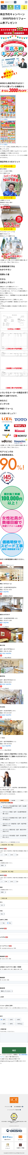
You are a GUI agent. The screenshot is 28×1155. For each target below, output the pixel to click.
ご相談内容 (3, 1029)
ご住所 (2, 997)
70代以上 (19, 1024)
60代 (11, 1024)
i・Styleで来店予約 (5, 746)
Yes (4, 923)
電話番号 (4, 956)
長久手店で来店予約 (5, 653)
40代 (18, 1019)
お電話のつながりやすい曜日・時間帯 (10, 967)
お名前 (3, 928)
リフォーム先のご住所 (6, 1005)
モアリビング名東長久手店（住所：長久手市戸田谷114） (14, 818)
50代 (4, 1024)
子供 (1, 911)
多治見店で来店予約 (5, 715)
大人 (1, 902)
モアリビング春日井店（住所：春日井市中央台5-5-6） (14, 830)
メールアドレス (5, 946)
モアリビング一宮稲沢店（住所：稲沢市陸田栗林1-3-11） (14, 824)
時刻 (1, 860)
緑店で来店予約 (4, 622)
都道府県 (2, 988)
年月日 (3, 848)
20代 (4, 1019)
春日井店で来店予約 (5, 684)
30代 (11, 1019)
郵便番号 (2, 977)
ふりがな (4, 937)
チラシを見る (3, 119)
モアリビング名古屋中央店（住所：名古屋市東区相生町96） (14, 807)
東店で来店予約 (4, 592)
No (10, 923)
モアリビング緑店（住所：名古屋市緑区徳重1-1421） (14, 812)
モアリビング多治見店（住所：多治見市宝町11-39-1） (14, 836)
